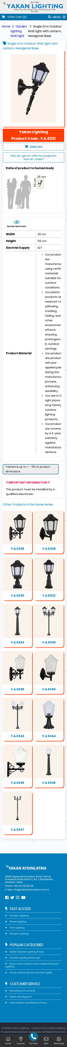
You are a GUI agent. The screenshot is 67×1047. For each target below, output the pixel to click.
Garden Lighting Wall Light (18, 31)
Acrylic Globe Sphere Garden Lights (30, 972)
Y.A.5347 (17, 829)
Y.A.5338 (17, 689)
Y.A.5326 (17, 549)
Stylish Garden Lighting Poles (26, 951)
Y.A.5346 (49, 783)
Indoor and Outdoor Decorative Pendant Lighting (31, 965)
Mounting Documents (22, 990)
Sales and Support (20, 996)
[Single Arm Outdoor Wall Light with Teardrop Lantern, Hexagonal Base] (48, 527)
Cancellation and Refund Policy (28, 1002)
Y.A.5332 (48, 595)
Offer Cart (14, 17)
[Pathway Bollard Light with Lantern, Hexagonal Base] (17, 621)
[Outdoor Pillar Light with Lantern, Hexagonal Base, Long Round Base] (48, 574)
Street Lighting (17, 921)
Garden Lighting (18, 915)
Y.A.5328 (49, 549)
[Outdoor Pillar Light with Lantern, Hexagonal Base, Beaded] (48, 714)
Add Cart (36, 147)
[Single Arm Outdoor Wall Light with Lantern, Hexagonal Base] (33, 89)
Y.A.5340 (49, 689)
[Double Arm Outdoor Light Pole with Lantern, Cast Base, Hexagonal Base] (17, 808)
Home (6, 26)
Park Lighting (17, 927)
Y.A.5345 (17, 783)
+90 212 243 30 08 (23, 885)
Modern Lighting (19, 933)
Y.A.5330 (17, 595)
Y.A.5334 (17, 642)
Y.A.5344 (49, 736)
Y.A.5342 (17, 736)
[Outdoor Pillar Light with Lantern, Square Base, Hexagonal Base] (17, 574)
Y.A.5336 (49, 642)
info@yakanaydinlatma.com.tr (31, 889)
